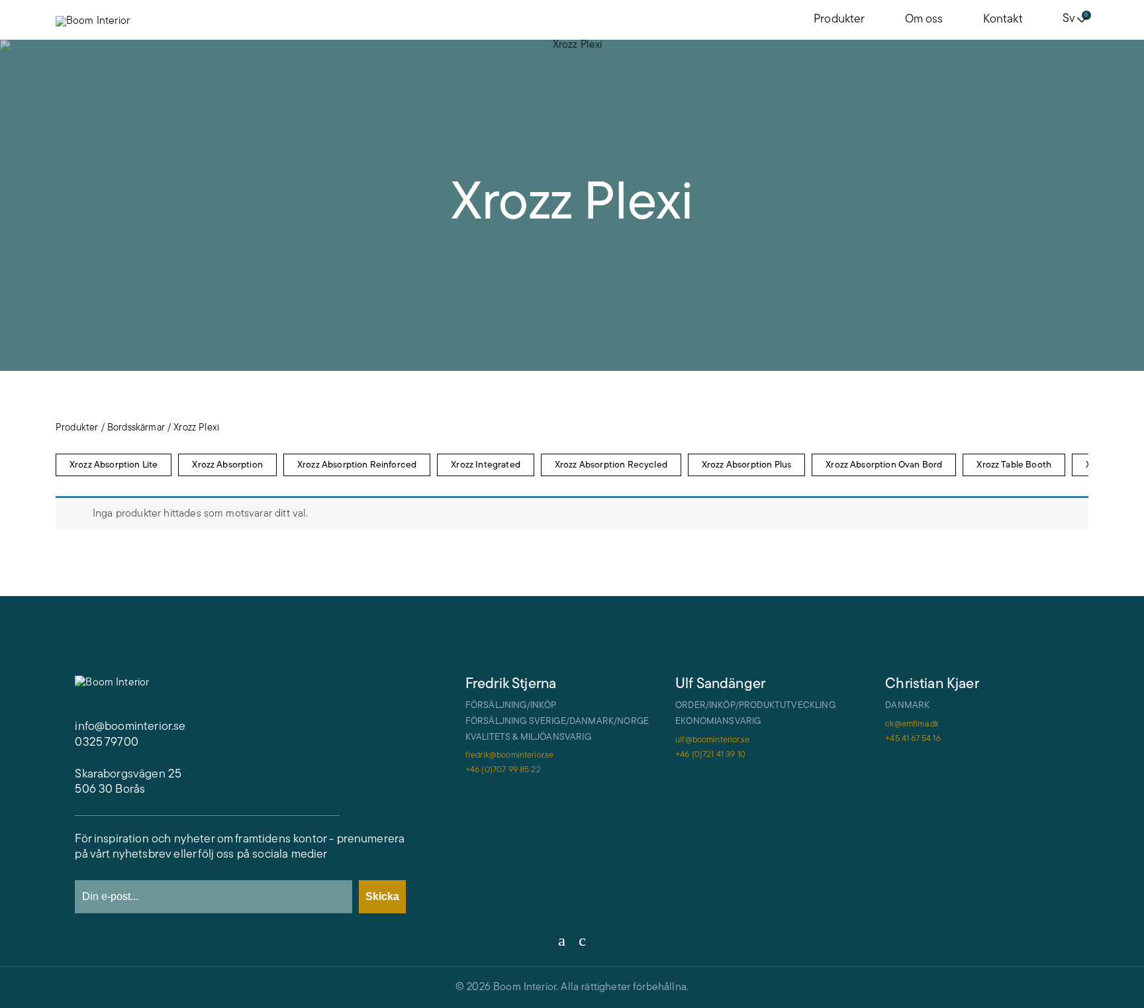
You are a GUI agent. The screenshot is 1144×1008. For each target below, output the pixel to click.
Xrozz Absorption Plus (746, 465)
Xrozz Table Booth (1014, 465)
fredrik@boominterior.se (509, 755)
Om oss (924, 20)
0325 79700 (106, 743)
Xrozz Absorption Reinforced (356, 465)
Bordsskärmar (136, 428)
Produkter (839, 20)
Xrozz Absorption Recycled (611, 465)
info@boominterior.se (130, 727)
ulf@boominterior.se (712, 740)
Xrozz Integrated (485, 465)
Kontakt (1003, 20)
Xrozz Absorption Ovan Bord (884, 465)
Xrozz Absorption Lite (114, 465)
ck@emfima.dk (912, 724)
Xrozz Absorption (227, 465)
